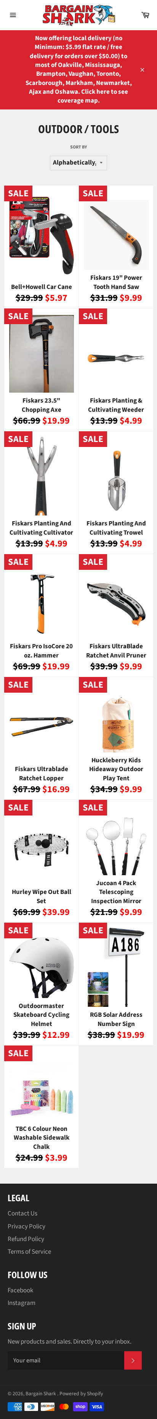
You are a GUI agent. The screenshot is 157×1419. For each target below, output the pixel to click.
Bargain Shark (41, 1393)
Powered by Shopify (81, 1393)
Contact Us (22, 1213)
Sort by (78, 147)
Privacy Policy (26, 1226)
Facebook (20, 1290)
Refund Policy (26, 1239)
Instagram (21, 1303)
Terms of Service (29, 1251)
